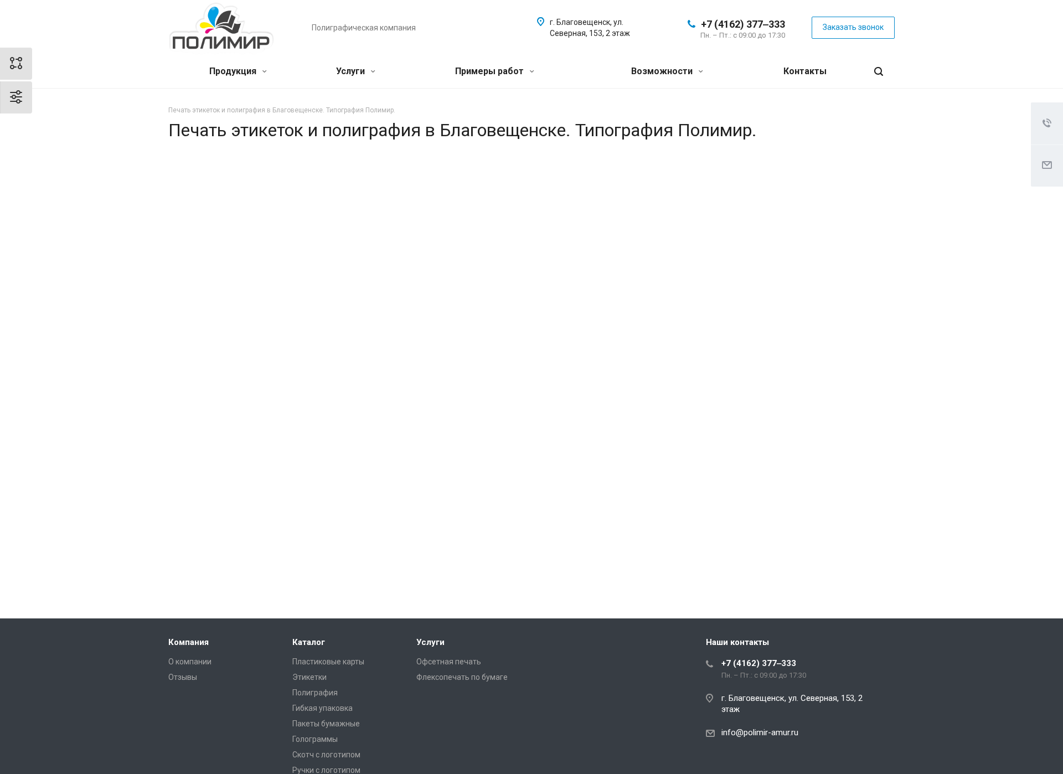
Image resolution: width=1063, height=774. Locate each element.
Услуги (351, 71)
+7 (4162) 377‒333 (743, 24)
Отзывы (182, 677)
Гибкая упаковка (322, 708)
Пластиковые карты (328, 661)
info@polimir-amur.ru (759, 732)
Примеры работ (490, 71)
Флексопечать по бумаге (462, 677)
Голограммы (315, 739)
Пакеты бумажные (326, 723)
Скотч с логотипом (326, 754)
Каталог (308, 642)
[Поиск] (879, 71)
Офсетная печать (448, 661)
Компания (188, 642)
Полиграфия (315, 692)
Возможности (663, 71)
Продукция (234, 71)
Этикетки (309, 677)
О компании (189, 661)
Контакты (805, 71)
